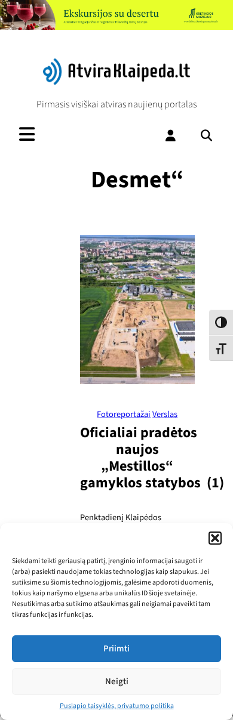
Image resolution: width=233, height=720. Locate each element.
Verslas (164, 414)
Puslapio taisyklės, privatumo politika (117, 706)
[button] (215, 538)
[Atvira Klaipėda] (116, 81)
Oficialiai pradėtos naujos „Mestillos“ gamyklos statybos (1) (152, 457)
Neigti (116, 681)
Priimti (116, 648)
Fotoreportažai (124, 414)
